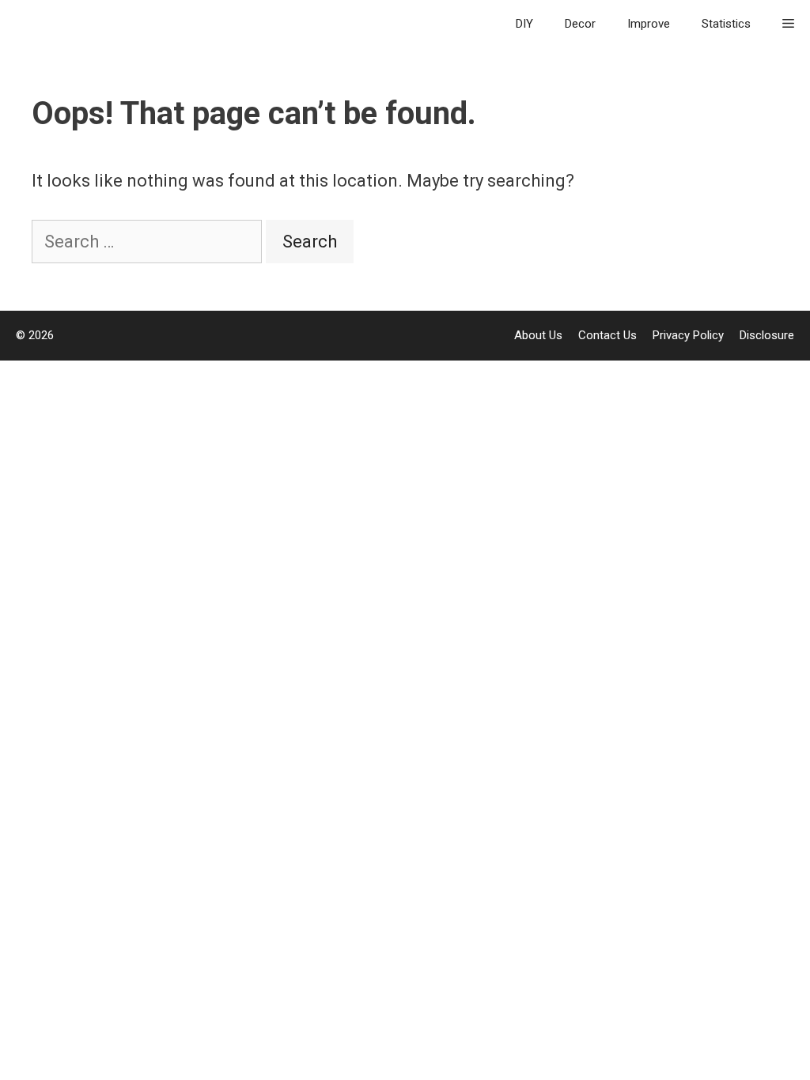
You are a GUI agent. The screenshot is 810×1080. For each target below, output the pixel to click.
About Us (538, 335)
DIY (524, 24)
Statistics (726, 24)
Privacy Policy (688, 335)
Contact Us (607, 335)
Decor (580, 24)
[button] (788, 23)
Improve (648, 24)
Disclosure (767, 335)
